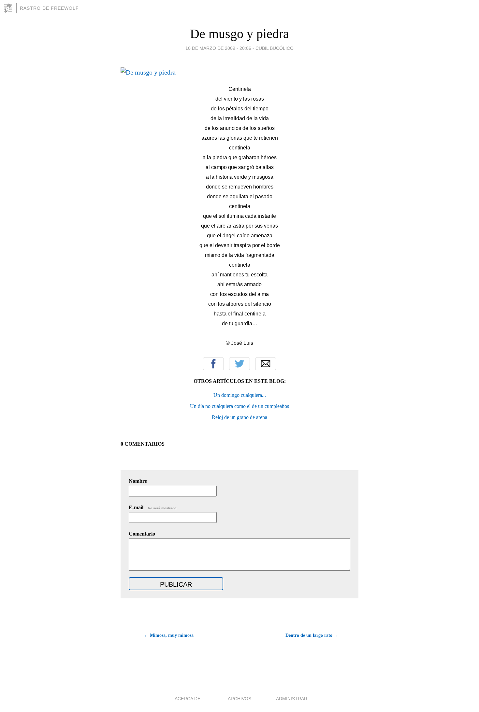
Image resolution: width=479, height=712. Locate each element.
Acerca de (187, 698)
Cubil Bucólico (274, 48)
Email (265, 363)
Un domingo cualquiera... (239, 395)
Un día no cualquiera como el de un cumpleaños (239, 406)
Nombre (138, 481)
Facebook (213, 363)
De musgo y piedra (239, 33)
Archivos (239, 698)
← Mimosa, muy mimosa (169, 635)
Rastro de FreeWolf (49, 8)
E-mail (153, 507)
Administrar (291, 698)
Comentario (142, 534)
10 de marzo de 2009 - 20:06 (218, 48)
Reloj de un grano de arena (239, 417)
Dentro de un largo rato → (311, 635)
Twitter (239, 363)
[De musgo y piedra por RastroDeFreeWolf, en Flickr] (148, 72)
